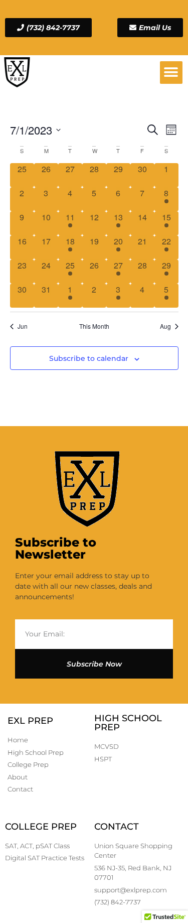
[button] (171, 72)
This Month (94, 326)
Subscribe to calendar (88, 358)
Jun (23, 326)
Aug (165, 326)
